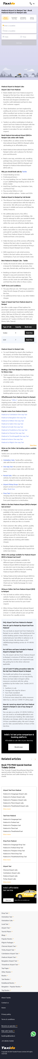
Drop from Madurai (9, 841)
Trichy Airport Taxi (8, 950)
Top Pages (5, 968)
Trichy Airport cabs (9, 879)
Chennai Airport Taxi (9, 946)
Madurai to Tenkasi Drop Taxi (13, 847)
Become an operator (8, 1026)
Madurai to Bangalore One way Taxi (13, 417)
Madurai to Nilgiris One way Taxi (12, 442)
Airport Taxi (7, 866)
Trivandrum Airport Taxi (10, 964)
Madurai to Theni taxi (10, 828)
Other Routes (6, 972)
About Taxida (6, 997)
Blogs (3, 935)
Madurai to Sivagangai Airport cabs (15, 794)
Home (3, 1008)
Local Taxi (5, 924)
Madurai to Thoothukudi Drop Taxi (15, 856)
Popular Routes (7, 939)
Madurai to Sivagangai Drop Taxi (14, 844)
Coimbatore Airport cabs (11, 873)
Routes (4, 975)
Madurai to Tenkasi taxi (11, 822)
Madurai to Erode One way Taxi (12, 427)
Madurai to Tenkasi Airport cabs (14, 797)
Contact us (5, 1003)
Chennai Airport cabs (10, 870)
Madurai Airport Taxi (9, 957)
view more (7, 809)
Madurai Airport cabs (10, 876)
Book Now (29, 333)
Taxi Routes (6, 979)
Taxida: (24, 171)
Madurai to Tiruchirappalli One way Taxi (15, 436)
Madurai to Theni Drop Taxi (12, 853)
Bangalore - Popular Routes (11, 986)
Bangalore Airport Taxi (9, 961)
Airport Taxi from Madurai (12, 790)
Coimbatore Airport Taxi (10, 953)
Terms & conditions (8, 1019)
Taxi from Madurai (9, 815)
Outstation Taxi (7, 917)
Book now (19, 747)
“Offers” (14, 400)
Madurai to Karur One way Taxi (12, 439)
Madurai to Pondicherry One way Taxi (14, 430)
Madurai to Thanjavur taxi (12, 825)
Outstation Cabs (7, 920)
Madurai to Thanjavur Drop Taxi (14, 850)
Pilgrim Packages (7, 942)
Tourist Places (6, 931)
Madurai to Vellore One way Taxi (12, 421)
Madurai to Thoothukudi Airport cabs (16, 806)
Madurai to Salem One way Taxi (12, 424)
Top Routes (5, 990)
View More (33, 445)
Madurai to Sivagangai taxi (12, 819)
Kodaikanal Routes (8, 983)
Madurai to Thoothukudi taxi (13, 831)
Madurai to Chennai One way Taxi (13, 433)
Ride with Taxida (7, 1031)
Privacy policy (6, 1014)
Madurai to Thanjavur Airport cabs (15, 800)
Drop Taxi (5, 913)
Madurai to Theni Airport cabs (13, 803)
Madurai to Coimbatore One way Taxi (14, 414)
